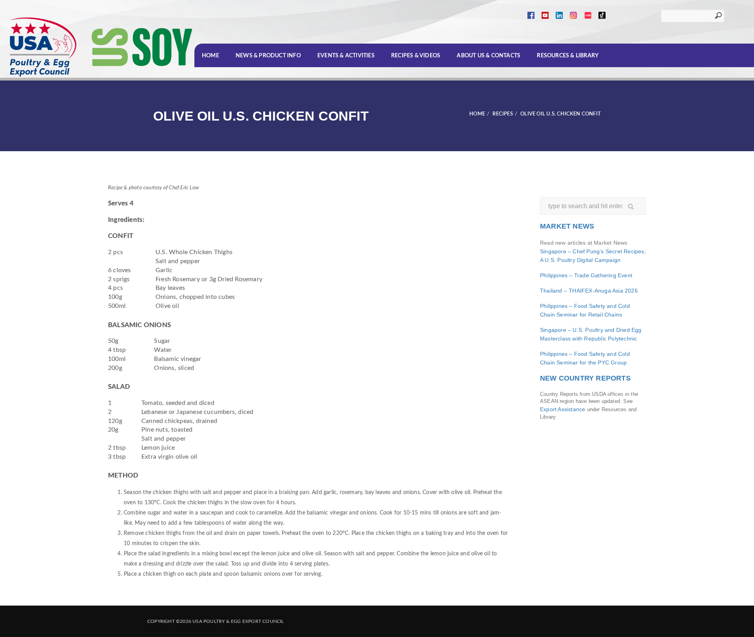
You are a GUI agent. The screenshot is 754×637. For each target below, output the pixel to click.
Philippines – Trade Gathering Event (586, 275)
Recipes (502, 114)
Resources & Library (567, 56)
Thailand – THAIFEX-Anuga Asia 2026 (589, 290)
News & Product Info (268, 56)
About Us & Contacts (488, 56)
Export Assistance (562, 409)
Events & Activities (346, 56)
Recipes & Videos (415, 56)
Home (210, 56)
